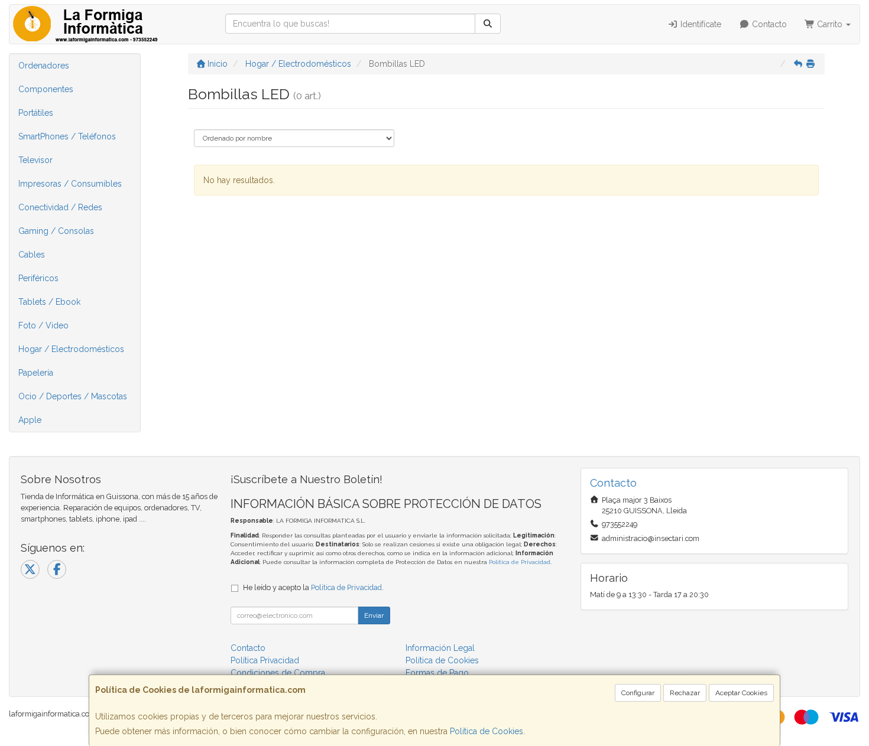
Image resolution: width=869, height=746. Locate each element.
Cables (31, 254)
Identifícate (699, 24)
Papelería (35, 372)
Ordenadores (43, 65)
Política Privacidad (265, 660)
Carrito (830, 24)
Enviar (374, 615)
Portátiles (35, 113)
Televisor (35, 160)
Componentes (45, 89)
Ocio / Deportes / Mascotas (72, 396)
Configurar (637, 693)
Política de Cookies (486, 731)
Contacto (768, 24)
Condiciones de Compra (278, 672)
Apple (29, 420)
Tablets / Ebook (49, 302)
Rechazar (685, 693)
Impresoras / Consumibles (70, 183)
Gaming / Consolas (56, 231)
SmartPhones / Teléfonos (67, 136)
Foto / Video (43, 325)
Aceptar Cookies (741, 693)
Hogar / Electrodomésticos (71, 349)
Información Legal (440, 648)
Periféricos (38, 278)
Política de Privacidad (519, 562)
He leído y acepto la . (313, 587)
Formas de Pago (437, 672)
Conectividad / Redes (60, 207)
